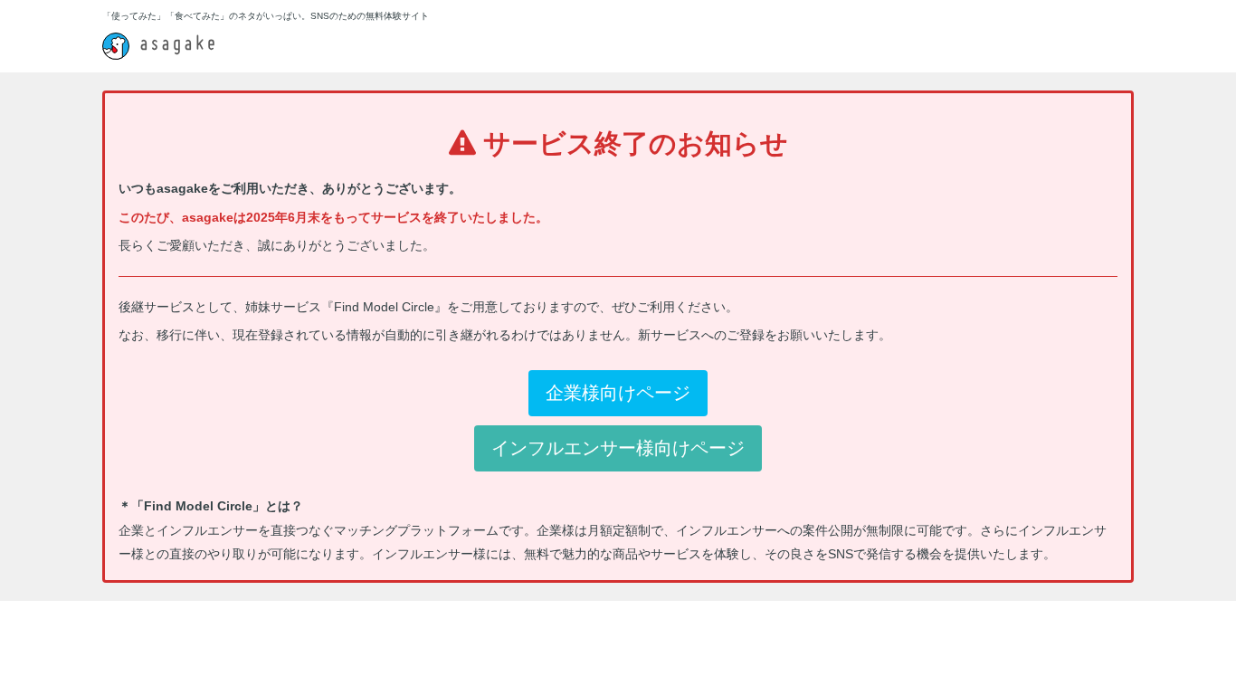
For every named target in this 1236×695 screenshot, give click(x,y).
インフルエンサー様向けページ (618, 448)
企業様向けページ (618, 393)
